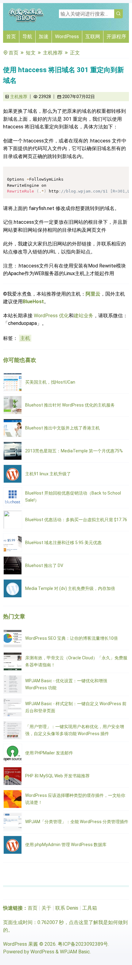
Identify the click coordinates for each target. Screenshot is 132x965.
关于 (46, 908)
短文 (31, 53)
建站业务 (83, 316)
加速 (44, 36)
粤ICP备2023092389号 (83, 944)
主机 (25, 338)
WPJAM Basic (75, 952)
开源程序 (116, 36)
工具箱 (89, 908)
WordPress (67, 36)
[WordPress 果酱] (26, 21)
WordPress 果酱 (20, 944)
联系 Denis (66, 908)
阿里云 (93, 294)
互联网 (92, 36)
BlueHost (33, 301)
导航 (27, 36)
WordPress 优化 (51, 316)
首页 (11, 36)
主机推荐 (53, 53)
